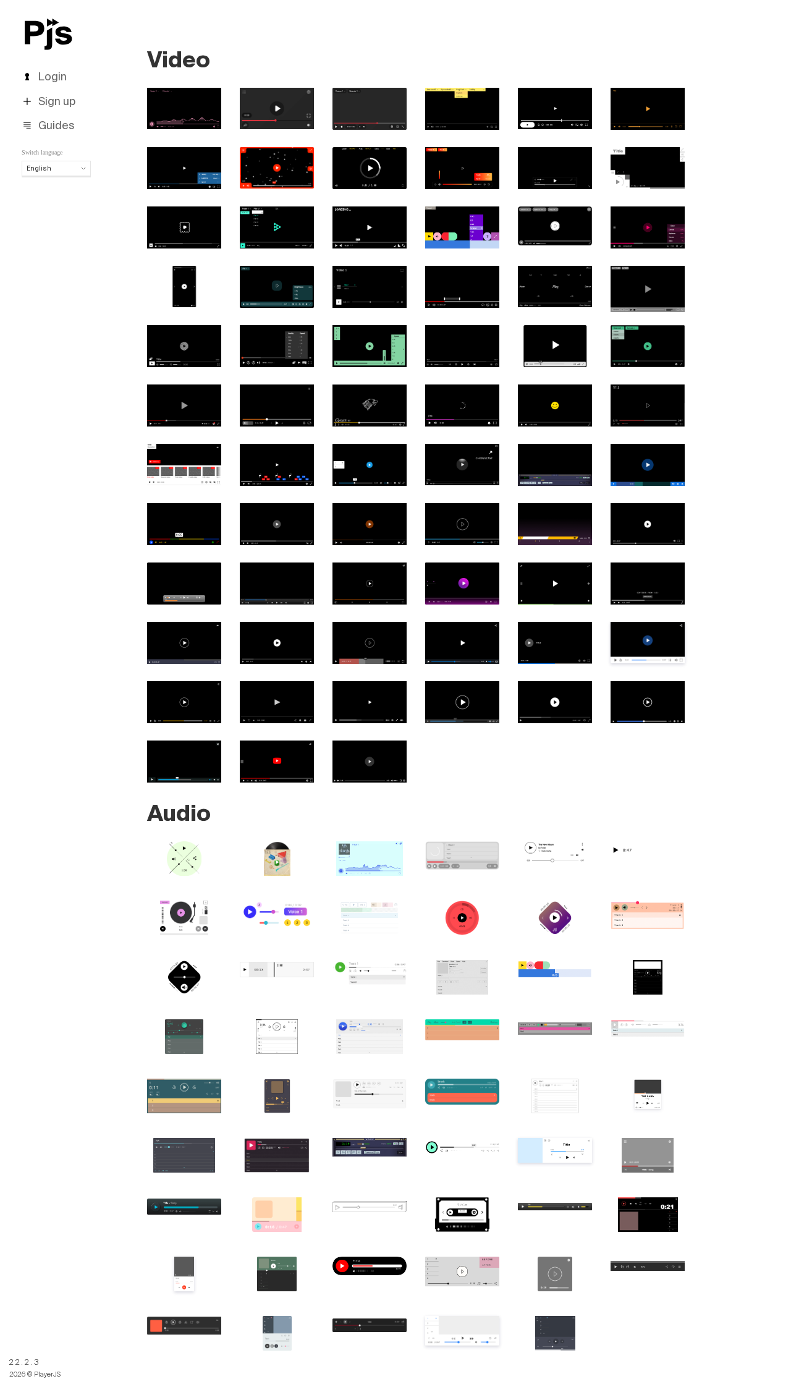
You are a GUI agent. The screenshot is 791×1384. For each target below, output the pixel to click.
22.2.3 (24, 1362)
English (39, 168)
